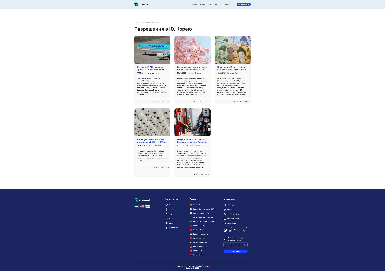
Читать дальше (161, 101)
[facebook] (244, 230)
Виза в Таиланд (199, 226)
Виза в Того (197, 251)
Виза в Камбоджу (200, 242)
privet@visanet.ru (233, 219)
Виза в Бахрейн (199, 238)
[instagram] (230, 230)
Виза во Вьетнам (199, 230)
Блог (217, 4)
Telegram (230, 209)
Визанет (172, 205)
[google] (240, 230)
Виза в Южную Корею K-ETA (204, 209)
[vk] (225, 230)
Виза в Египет (198, 255)
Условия (172, 223)
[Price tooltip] (231, 227)
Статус (203, 4)
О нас (210, 4)
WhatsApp (230, 205)
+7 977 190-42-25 (233, 214)
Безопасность (174, 228)
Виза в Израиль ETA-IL (202, 213)
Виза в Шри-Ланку (200, 247)
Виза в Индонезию (200, 234)
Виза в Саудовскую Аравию (204, 221)
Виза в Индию (198, 205)
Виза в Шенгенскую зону (203, 217)
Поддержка (231, 223)
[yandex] (235, 230)
